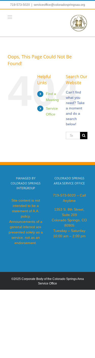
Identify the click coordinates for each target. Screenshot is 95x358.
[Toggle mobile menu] (10, 17)
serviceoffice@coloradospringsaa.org (59, 5)
